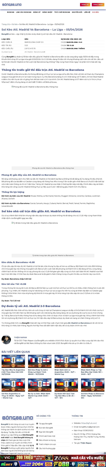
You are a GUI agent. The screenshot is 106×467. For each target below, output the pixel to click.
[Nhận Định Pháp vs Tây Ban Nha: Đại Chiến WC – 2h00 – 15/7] (92, 361)
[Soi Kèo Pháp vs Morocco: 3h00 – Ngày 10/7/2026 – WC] (92, 385)
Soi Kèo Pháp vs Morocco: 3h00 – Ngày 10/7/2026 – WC (92, 396)
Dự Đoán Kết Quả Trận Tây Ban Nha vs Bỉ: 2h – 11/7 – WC (65, 396)
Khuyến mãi (77, 12)
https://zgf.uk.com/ (89, 423)
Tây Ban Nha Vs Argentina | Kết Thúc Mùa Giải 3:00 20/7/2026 (13, 372)
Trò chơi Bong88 (62, 12)
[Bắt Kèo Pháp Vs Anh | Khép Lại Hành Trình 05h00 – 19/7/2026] (39, 361)
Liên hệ (87, 12)
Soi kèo (95, 12)
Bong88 (10, 12)
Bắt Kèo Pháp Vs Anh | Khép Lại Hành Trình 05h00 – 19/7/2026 (38, 372)
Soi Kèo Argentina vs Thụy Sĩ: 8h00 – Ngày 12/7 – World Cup (13, 396)
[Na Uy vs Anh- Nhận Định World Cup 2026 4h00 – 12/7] (39, 385)
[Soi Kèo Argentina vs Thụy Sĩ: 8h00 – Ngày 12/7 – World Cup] (13, 385)
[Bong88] (12, 4)
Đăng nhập (47, 12)
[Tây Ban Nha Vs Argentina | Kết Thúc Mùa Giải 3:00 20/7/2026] (13, 361)
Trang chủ (6, 24)
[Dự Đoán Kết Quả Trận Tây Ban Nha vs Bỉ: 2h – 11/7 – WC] (66, 385)
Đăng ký (37, 12)
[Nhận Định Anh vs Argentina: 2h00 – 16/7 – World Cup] (66, 361)
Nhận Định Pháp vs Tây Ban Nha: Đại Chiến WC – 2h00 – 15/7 (92, 372)
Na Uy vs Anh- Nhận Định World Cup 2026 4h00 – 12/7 (39, 396)
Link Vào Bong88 (23, 12)
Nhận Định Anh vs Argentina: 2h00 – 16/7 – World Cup (65, 372)
